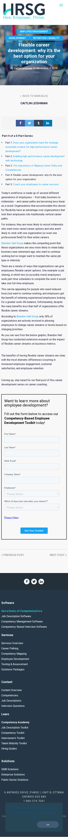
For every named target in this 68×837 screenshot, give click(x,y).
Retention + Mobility (46, 38)
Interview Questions (13, 705)
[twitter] (29, 123)
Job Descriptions (11, 700)
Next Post (57, 555)
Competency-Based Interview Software (24, 626)
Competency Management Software (22, 621)
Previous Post (13, 555)
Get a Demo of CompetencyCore (21, 611)
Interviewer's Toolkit (13, 738)
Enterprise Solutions (13, 774)
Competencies (9, 695)
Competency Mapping (14, 653)
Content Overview (11, 690)
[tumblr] (38, 123)
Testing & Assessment (14, 664)
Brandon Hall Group (12, 243)
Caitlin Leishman (23, 68)
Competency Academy (15, 722)
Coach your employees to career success (36, 184)
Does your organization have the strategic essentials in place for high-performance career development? (31, 147)
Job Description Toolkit (14, 727)
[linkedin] (47, 123)
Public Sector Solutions (14, 779)
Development (17, 38)
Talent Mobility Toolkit (14, 743)
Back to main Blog (35, 96)
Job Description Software (16, 616)
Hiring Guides (9, 748)
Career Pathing (9, 648)
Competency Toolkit (12, 732)
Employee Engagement (34, 31)
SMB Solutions (9, 769)
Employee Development (15, 659)
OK (47, 824)
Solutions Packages (12, 669)
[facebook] (20, 123)
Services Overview (12, 643)
